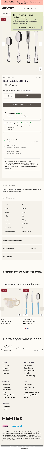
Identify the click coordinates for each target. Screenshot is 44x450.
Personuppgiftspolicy (31, 392)
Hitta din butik (29, 387)
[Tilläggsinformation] (16, 86)
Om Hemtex (6, 390)
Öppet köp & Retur (30, 395)
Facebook (5, 365)
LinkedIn (5, 371)
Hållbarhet (6, 385)
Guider (26, 397)
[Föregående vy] (3, 44)
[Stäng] (40, 15)
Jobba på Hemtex (8, 395)
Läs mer (29, 91)
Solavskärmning (29, 376)
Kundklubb (6, 387)
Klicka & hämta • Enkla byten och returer (22, 447)
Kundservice (28, 385)
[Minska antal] (5, 96)
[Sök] (24, 8)
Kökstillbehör (7, 14)
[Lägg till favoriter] (40, 69)
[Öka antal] (11, 96)
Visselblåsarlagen (8, 397)
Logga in (9, 168)
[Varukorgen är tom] (36, 8)
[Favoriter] (32, 8)
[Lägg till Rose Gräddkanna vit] (19, 315)
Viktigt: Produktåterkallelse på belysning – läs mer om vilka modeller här (22, 2)
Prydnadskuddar (29, 371)
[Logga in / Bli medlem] (28, 8)
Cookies (26, 390)
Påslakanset (28, 365)
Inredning (27, 373)
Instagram (6, 368)
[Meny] (40, 8)
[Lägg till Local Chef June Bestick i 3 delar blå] (41, 315)
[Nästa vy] (40, 44)
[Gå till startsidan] (8, 8)
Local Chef (10, 77)
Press (4, 392)
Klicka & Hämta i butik (22, 104)
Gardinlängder (29, 368)
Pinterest (5, 373)
